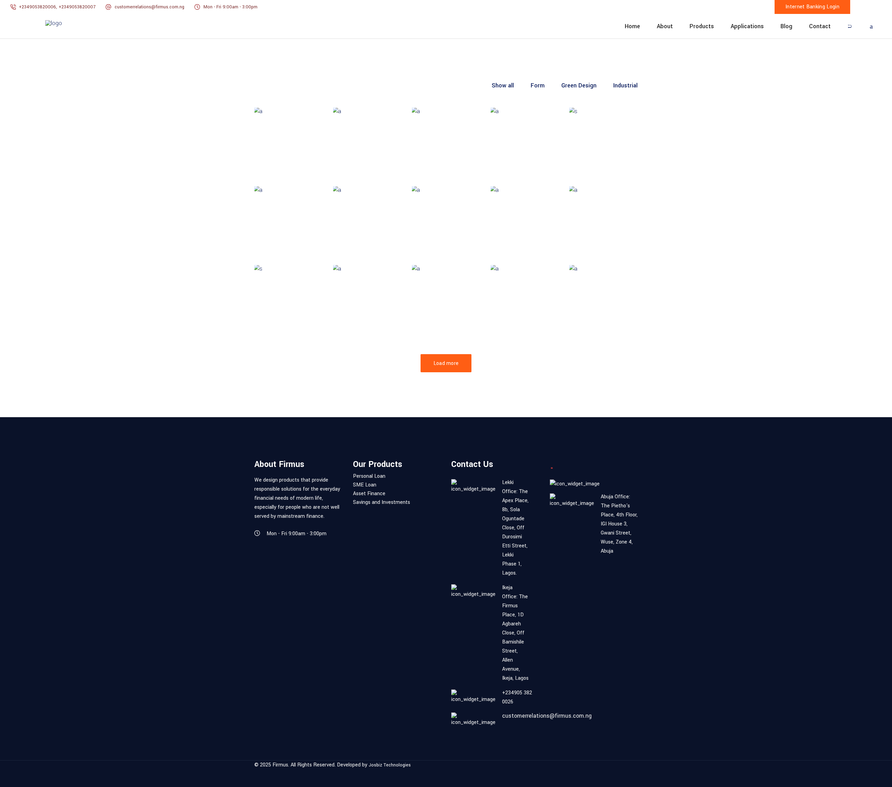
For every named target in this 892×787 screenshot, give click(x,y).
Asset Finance (369, 493)
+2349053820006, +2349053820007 (58, 7)
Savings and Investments (381, 502)
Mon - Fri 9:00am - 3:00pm (230, 7)
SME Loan (364, 485)
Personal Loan (369, 476)
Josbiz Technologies (390, 765)
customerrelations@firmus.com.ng (149, 7)
